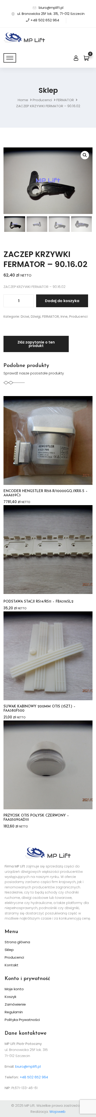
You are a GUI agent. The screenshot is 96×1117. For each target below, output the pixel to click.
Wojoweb (57, 1111)
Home (23, 99)
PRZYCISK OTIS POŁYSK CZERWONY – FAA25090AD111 (36, 818)
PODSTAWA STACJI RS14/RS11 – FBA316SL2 (38, 602)
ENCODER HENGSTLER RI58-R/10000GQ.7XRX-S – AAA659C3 (45, 493)
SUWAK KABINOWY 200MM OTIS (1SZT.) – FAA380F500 (39, 709)
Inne (64, 316)
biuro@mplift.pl (51, 7)
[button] (85, 155)
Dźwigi (36, 316)
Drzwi (25, 316)
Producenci (42, 99)
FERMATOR (65, 99)
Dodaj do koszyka (62, 300)
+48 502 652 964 (45, 20)
